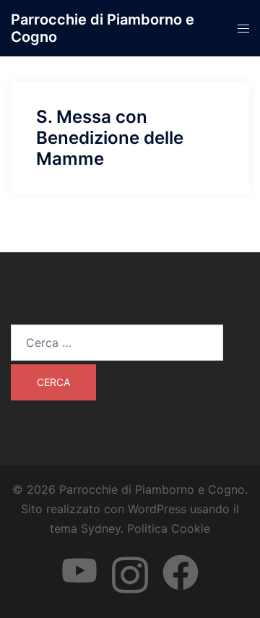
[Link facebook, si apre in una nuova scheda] (180, 559)
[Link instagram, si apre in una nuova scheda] (130, 559)
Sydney (101, 528)
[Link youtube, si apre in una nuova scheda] (79, 559)
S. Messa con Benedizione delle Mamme (109, 137)
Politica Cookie (168, 528)
